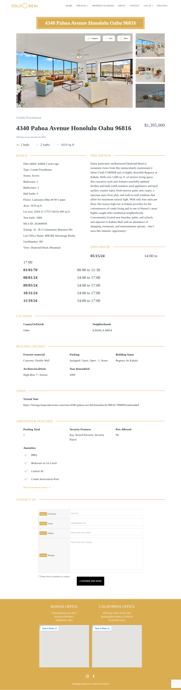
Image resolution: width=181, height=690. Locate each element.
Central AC (37, 471)
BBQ (34, 455)
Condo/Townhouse (28, 117)
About (121, 6)
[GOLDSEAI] (24, 5)
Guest (85, 360)
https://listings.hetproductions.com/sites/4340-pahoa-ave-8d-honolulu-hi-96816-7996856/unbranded (81, 405)
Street (104, 360)
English (162, 6)
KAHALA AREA (102, 330)
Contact (135, 6)
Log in (148, 6)
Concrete (28, 360)
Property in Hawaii (103, 6)
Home (69, 6)
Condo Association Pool (45, 479)
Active (35, 175)
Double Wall (42, 360)
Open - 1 (95, 360)
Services (81, 6)
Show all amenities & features (35, 487)
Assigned (75, 360)
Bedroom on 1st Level (44, 463)
